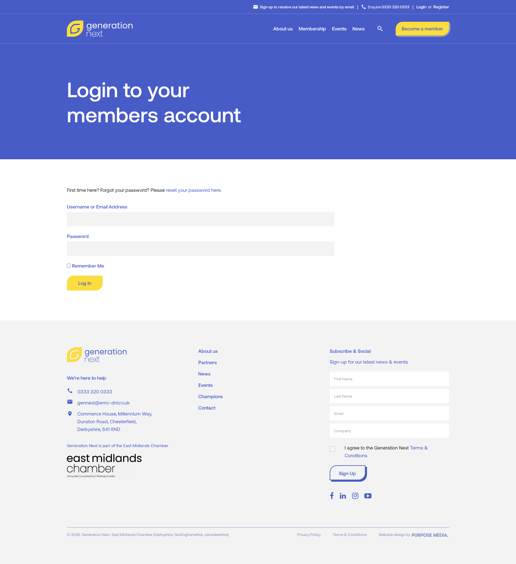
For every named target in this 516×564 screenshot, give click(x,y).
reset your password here (193, 190)
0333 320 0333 (94, 391)
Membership (312, 28)
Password (78, 236)
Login (421, 6)
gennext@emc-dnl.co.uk (103, 402)
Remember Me (87, 265)
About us (283, 28)
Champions (210, 396)
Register (441, 6)
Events (339, 28)
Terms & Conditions (350, 534)
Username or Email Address (97, 206)
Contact (206, 407)
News (358, 28)
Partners (207, 362)
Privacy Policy (309, 534)
